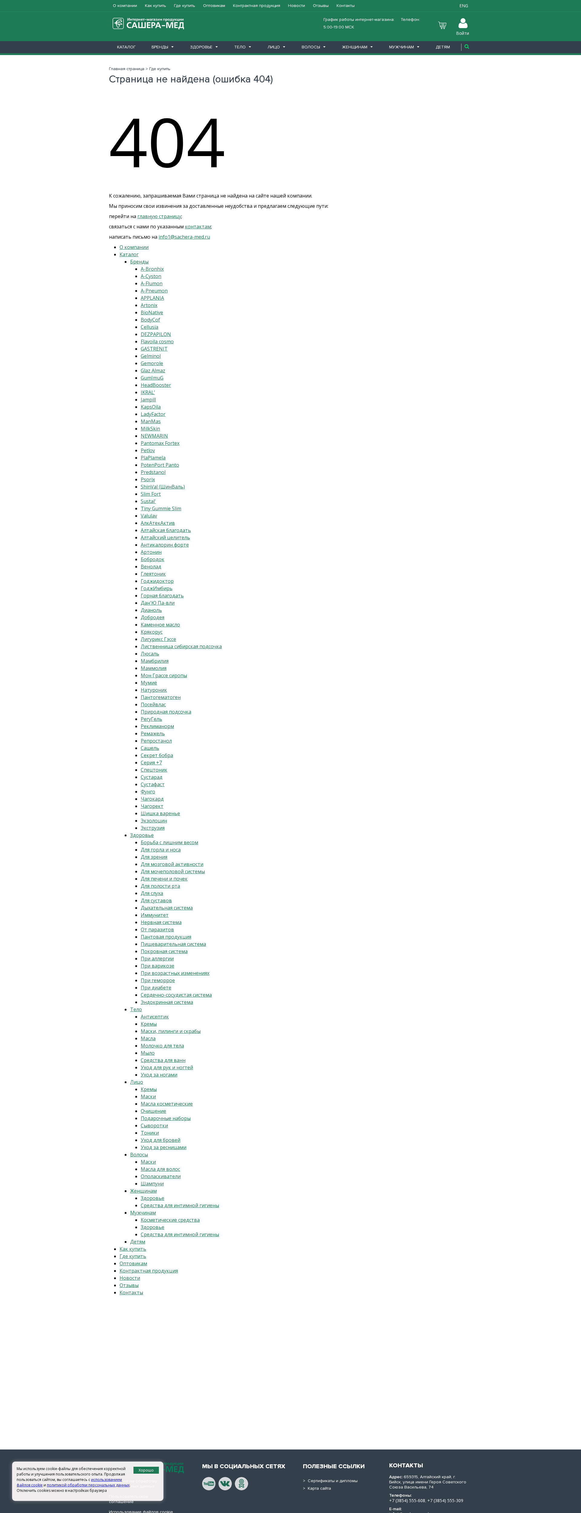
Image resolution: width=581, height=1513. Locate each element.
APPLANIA (152, 298)
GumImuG (152, 377)
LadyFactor (153, 414)
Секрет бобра (157, 755)
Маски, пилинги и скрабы (171, 1031)
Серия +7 (151, 762)
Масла (148, 1038)
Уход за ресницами (163, 1147)
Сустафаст (153, 784)
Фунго (148, 791)
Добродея (152, 617)
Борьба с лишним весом (169, 842)
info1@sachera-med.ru (184, 237)
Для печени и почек (164, 878)
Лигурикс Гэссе (158, 639)
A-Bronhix (152, 269)
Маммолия (153, 668)
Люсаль (150, 653)
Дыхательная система (167, 907)
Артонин (151, 552)
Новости (296, 5)
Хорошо (146, 1470)
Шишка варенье (160, 813)
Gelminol (151, 356)
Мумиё (149, 682)
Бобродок (152, 559)
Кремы (149, 1024)
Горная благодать (162, 595)
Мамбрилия (155, 661)
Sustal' (148, 501)
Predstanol (153, 472)
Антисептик (155, 1016)
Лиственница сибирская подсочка (181, 646)
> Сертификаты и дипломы (330, 1480)
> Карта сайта (317, 1488)
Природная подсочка (166, 711)
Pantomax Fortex (160, 443)
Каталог (126, 47)
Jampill (148, 399)
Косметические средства (170, 1220)
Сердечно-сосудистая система (176, 995)
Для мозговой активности (172, 864)
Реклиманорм (157, 726)
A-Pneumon (154, 290)
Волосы (311, 47)
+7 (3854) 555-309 (445, 1500)
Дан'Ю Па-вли (158, 603)
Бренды (160, 47)
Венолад (151, 566)
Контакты (345, 5)
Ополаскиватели (161, 1176)
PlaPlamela (153, 457)
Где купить (184, 5)
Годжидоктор (157, 581)
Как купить (155, 5)
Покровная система (164, 951)
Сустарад (151, 777)
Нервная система (161, 922)
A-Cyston (151, 276)
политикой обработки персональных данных (88, 1485)
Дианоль (151, 610)
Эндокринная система (167, 1002)
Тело (240, 47)
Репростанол (156, 740)
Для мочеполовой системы (173, 871)
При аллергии (157, 958)
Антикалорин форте (165, 544)
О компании (125, 5)
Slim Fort (151, 494)
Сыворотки (154, 1125)
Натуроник (154, 690)
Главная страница (126, 68)
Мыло (148, 1053)
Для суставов (156, 900)
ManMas (151, 421)
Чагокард (152, 799)
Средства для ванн (163, 1060)
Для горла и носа (161, 849)
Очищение (153, 1111)
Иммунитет (155, 915)
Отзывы (321, 5)
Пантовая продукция (166, 936)
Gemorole (152, 363)
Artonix (149, 305)
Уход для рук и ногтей (167, 1067)
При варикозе (157, 965)
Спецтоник (154, 769)
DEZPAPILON (156, 334)
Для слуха (152, 893)
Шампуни (152, 1183)
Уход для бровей (160, 1140)
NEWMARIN (154, 436)
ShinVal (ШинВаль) (163, 486)
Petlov (148, 450)
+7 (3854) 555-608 (407, 1500)
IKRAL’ (148, 392)
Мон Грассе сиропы (164, 675)
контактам (198, 226)
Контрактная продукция (256, 5)
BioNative (152, 312)
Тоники (150, 1132)
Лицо (274, 47)
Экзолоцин (154, 820)
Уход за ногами (159, 1074)
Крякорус (151, 632)
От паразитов (157, 929)
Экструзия (153, 828)
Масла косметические (167, 1103)
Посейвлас (153, 704)
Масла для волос (160, 1169)
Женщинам (354, 47)
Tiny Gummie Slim (161, 508)
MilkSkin (150, 428)
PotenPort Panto (160, 465)
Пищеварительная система (173, 944)
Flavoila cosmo (157, 341)
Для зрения (154, 857)
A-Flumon (151, 283)
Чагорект (152, 806)
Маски (148, 1096)
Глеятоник (153, 573)
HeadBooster (156, 385)
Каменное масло (160, 624)
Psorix (148, 479)
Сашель (150, 748)
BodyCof (150, 319)
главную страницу (159, 216)
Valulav (149, 515)
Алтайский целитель (165, 537)
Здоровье (201, 47)
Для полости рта (160, 886)
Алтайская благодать (166, 530)
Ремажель (153, 733)
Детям (443, 47)
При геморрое (158, 980)
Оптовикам (214, 5)
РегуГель (151, 719)
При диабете (156, 987)
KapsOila (151, 407)
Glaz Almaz (153, 370)
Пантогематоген (161, 697)
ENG (463, 5)
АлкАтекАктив (158, 523)
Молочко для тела (162, 1045)
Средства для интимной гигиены (180, 1205)
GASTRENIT (154, 348)
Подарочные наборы (166, 1118)
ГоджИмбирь (156, 588)
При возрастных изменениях (175, 973)
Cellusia (149, 327)
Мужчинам (401, 47)
